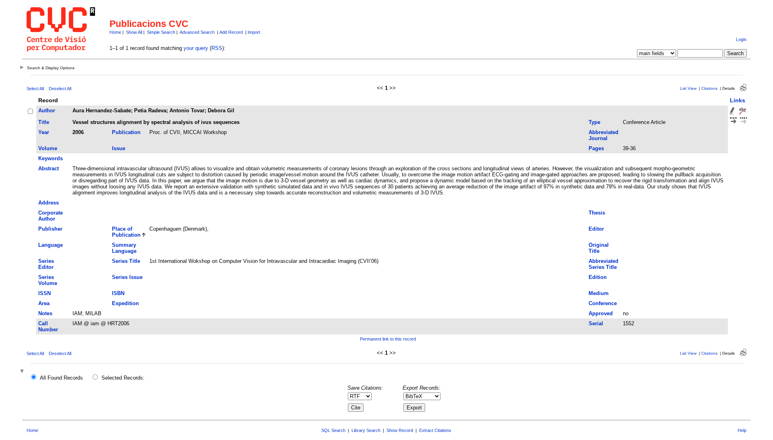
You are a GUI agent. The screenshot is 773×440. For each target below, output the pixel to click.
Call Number (48, 326)
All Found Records (61, 378)
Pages (596, 148)
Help (742, 430)
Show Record (399, 430)
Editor (596, 229)
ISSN (44, 293)
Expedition (125, 303)
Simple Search (161, 32)
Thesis (597, 213)
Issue (118, 148)
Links (737, 100)
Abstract (48, 168)
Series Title (126, 261)
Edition (598, 277)
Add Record (231, 32)
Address (48, 203)
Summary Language (124, 248)
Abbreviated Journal (603, 135)
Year (43, 132)
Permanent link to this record (388, 339)
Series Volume (47, 280)
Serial (596, 323)
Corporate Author (50, 216)
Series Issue (127, 277)
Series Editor (46, 264)
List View (688, 88)
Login (741, 39)
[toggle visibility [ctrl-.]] (23, 372)
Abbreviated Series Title (603, 264)
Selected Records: (123, 378)
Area (44, 303)
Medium (599, 293)
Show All (134, 32)
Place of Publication (126, 232)
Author (46, 110)
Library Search (365, 430)
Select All (35, 88)
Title (43, 122)
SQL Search (333, 430)
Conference (603, 303)
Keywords (50, 158)
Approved (601, 313)
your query (196, 48)
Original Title (599, 248)
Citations (709, 88)
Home (115, 32)
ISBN (118, 293)
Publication (126, 132)
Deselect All (60, 88)
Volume (47, 148)
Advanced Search (197, 32)
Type (594, 122)
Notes (45, 313)
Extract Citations (435, 430)
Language (50, 245)
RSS (216, 48)
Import (254, 32)
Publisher (50, 229)
